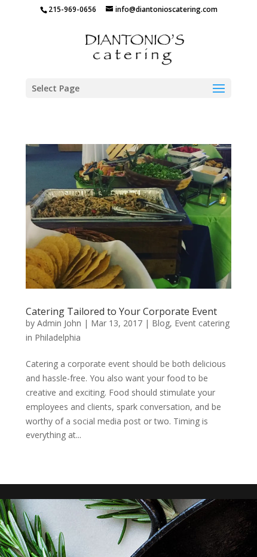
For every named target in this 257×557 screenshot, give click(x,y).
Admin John (59, 323)
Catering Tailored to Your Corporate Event (121, 311)
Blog (161, 323)
